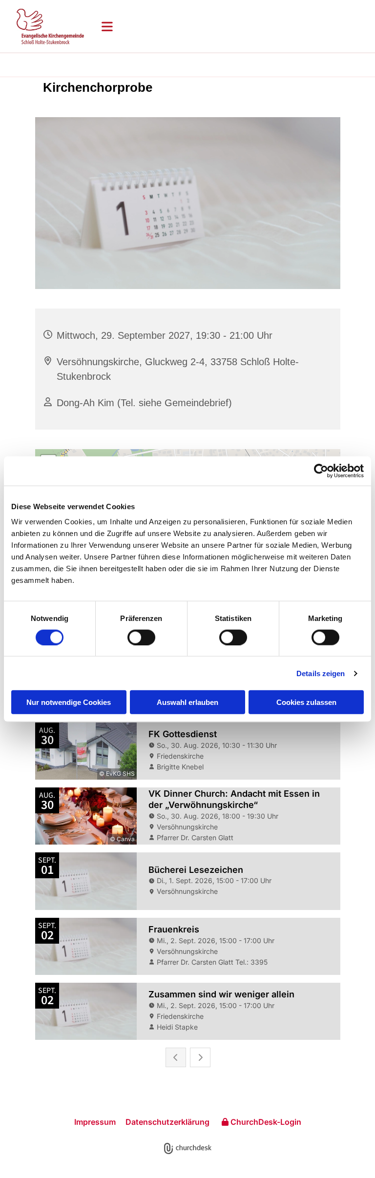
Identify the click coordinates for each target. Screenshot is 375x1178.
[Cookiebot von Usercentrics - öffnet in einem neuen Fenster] (321, 470)
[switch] (141, 637)
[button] (230, 26)
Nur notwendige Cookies (68, 702)
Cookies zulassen (306, 702)
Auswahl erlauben (187, 702)
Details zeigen (320, 673)
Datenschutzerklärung (167, 1122)
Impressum (95, 1122)
